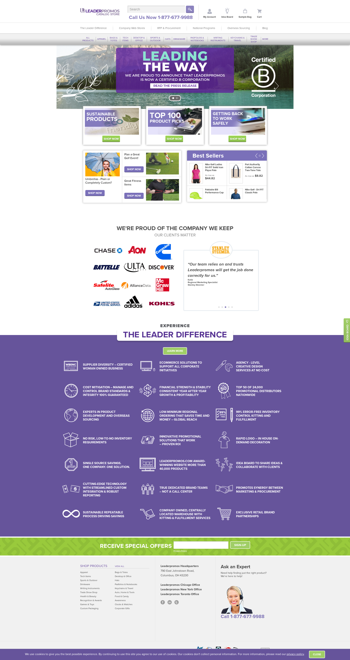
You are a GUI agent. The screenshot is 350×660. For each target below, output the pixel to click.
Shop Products (93, 566)
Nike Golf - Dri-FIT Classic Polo (254, 191)
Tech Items (125, 39)
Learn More (175, 351)
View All (119, 566)
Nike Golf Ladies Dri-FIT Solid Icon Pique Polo (214, 167)
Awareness (120, 600)
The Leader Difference (93, 28)
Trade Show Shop (253, 39)
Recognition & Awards (91, 600)
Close (317, 654)
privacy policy (295, 654)
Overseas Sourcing (239, 28)
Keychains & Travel (238, 39)
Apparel (101, 39)
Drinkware (179, 39)
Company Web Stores (132, 28)
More (265, 39)
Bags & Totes (114, 39)
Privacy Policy (180, 550)
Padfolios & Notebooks (197, 39)
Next (277, 86)
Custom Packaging (89, 608)
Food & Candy (122, 596)
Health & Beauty (88, 596)
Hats (167, 39)
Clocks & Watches (124, 604)
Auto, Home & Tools (125, 592)
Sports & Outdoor (155, 39)
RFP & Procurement (168, 28)
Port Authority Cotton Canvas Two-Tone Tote (253, 167)
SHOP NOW (95, 193)
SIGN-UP (240, 545)
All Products (88, 39)
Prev (73, 86)
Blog (265, 28)
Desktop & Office (139, 39)
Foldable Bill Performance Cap (214, 191)
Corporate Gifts (122, 608)
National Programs (204, 28)
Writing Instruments (218, 39)
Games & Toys (87, 604)
